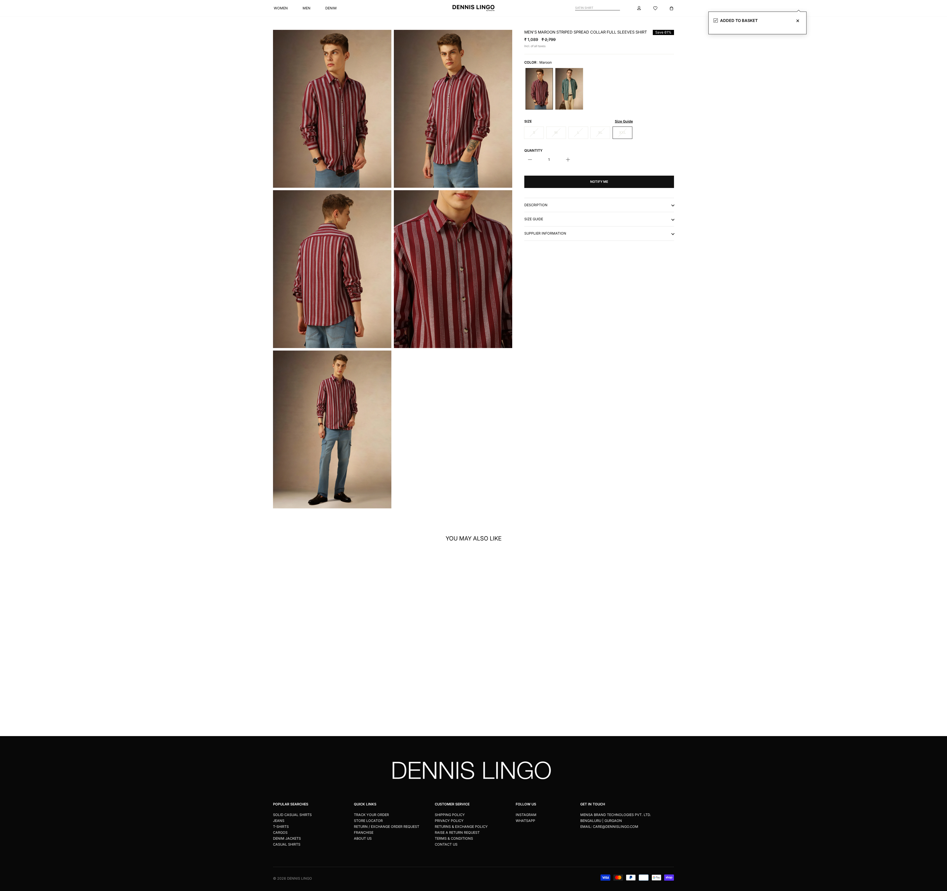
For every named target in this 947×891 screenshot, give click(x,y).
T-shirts (281, 826)
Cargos (280, 832)
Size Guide (533, 219)
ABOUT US (363, 838)
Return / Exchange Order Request (386, 826)
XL (600, 132)
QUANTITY (533, 150)
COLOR (538, 62)
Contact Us (446, 844)
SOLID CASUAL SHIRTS (292, 815)
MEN (306, 8)
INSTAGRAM (526, 815)
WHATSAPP (525, 820)
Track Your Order (371, 815)
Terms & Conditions (454, 838)
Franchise (363, 832)
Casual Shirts (286, 844)
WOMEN (281, 8)
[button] (366, 618)
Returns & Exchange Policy (461, 826)
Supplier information (545, 233)
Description (535, 205)
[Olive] (569, 88)
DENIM (331, 8)
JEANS (278, 820)
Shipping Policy (450, 815)
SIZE (578, 121)
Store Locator (368, 820)
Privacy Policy (449, 820)
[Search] (618, 8)
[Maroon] (539, 88)
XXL (622, 132)
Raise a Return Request (457, 832)
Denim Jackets (287, 838)
